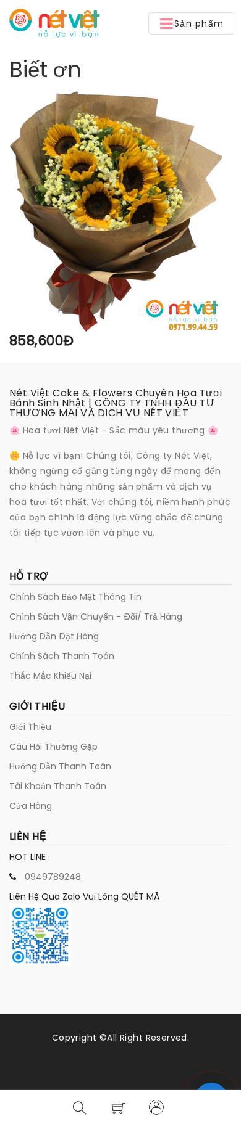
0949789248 (53, 877)
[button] (191, 23)
